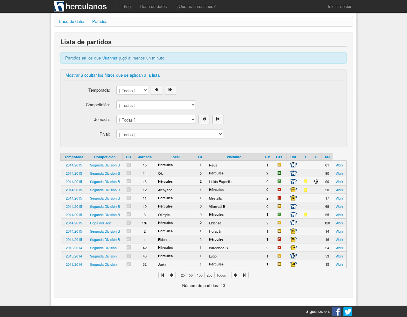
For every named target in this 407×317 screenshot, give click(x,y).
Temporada (74, 156)
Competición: (98, 105)
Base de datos (153, 6)
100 (200, 275)
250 (209, 275)
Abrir (339, 164)
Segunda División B (105, 164)
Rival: (105, 134)
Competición (105, 156)
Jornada (145, 156)
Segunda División (103, 247)
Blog (126, 6)
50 (191, 275)
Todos (221, 275)
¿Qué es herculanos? (196, 6)
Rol (293, 156)
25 (183, 275)
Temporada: (99, 90)
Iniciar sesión (340, 6)
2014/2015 (74, 164)
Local (175, 156)
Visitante (234, 156)
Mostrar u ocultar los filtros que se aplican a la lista (113, 75)
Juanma (110, 58)
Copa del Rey (100, 222)
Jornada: (102, 119)
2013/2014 (74, 247)
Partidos (99, 21)
